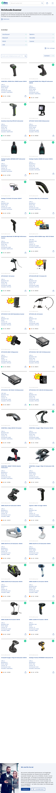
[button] (25, 96)
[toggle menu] (52, 3)
